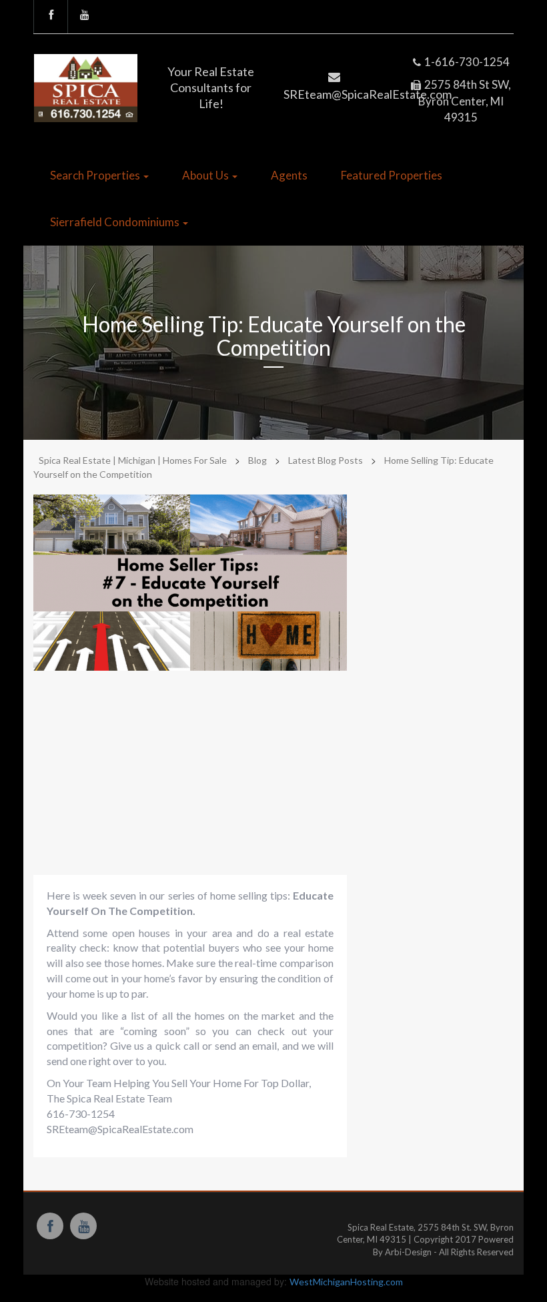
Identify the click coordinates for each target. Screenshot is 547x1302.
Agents (289, 175)
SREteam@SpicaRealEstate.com (120, 1128)
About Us (206, 175)
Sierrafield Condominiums (115, 222)
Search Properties (96, 175)
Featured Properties (391, 175)
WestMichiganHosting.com (346, 1281)
